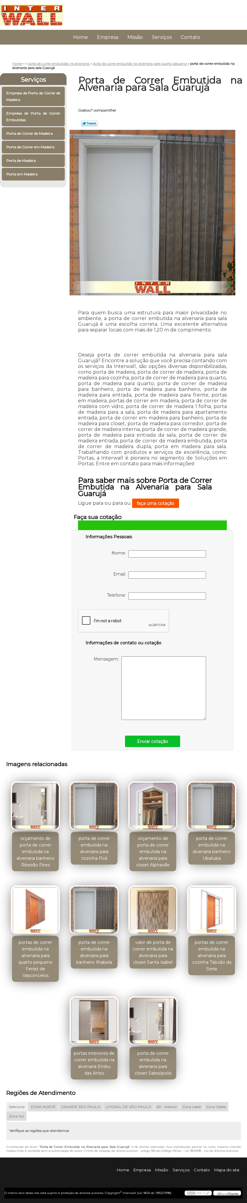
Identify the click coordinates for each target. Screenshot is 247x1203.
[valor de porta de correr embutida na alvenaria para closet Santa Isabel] (153, 908)
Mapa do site (226, 1169)
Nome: (119, 553)
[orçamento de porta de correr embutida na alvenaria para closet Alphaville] (153, 803)
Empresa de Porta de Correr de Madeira (33, 96)
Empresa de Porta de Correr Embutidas (33, 116)
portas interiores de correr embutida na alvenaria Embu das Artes (94, 1063)
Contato (190, 37)
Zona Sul (16, 1116)
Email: (120, 574)
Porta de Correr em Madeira (30, 147)
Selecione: (17, 1106)
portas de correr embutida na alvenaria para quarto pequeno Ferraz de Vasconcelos (35, 959)
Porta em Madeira (22, 174)
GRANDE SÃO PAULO (81, 1106)
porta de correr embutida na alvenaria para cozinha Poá (94, 848)
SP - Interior (166, 1106)
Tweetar (89, 123)
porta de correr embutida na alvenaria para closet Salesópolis (153, 1063)
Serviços (162, 37)
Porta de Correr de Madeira (29, 133)
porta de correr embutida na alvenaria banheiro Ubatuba (212, 848)
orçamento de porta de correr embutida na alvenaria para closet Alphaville (153, 852)
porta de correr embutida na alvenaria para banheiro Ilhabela (94, 952)
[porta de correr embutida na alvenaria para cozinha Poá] (94, 803)
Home (80, 37)
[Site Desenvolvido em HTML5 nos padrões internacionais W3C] (198, 1193)
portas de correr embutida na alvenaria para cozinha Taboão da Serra (211, 956)
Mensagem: (107, 659)
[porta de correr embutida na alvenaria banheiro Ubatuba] (211, 803)
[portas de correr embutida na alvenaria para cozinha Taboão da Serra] (211, 908)
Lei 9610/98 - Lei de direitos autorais (211, 1151)
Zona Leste (191, 1106)
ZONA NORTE (43, 1106)
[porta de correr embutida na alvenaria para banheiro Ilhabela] (94, 908)
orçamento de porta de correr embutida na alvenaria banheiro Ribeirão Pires (36, 852)
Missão (135, 37)
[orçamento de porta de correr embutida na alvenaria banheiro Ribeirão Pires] (35, 803)
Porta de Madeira (21, 160)
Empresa (107, 37)
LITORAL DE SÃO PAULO (128, 1106)
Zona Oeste (216, 1106)
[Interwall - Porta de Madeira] (32, 12)
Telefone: (117, 595)
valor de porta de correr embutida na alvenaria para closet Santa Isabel (153, 952)
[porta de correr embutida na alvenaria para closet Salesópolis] (153, 1018)
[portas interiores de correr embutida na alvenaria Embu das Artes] (94, 1018)
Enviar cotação (152, 741)
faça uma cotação (155, 503)
